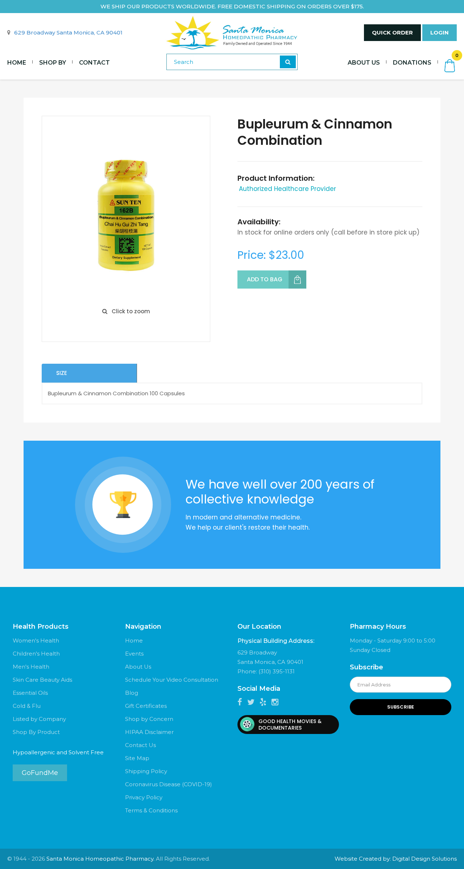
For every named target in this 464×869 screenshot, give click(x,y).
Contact (94, 62)
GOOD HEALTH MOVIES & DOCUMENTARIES (290, 724)
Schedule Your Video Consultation (171, 679)
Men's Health (31, 666)
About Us (364, 62)
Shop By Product (36, 732)
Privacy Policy (143, 797)
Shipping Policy (146, 771)
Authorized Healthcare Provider (287, 188)
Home (16, 62)
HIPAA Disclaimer (149, 732)
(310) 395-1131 (276, 671)
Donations (412, 62)
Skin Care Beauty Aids (42, 679)
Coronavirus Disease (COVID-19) (168, 784)
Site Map (137, 758)
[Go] (288, 62)
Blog (131, 692)
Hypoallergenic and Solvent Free (58, 752)
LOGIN (439, 32)
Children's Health (36, 653)
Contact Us (140, 745)
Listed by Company (39, 718)
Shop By (52, 62)
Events (134, 653)
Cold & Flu (27, 705)
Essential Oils (30, 692)
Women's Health (36, 640)
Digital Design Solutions (424, 858)
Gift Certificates (146, 705)
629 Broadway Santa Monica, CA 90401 (68, 32)
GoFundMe (40, 773)
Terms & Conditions (151, 810)
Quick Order (392, 32)
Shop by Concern (149, 718)
